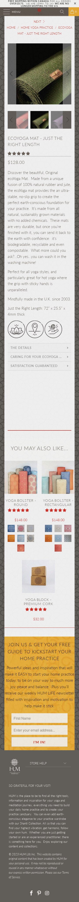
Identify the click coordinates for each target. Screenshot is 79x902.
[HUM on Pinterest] (39, 893)
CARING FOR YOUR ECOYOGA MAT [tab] (38, 357)
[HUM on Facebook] (31, 893)
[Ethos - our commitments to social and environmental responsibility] (35, 336)
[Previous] (11, 73)
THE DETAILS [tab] (21, 348)
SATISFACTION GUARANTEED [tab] (34, 366)
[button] (19, 153)
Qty (11, 399)
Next (38, 21)
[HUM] (39, 11)
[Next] (67, 73)
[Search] (64, 12)
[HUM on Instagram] (47, 893)
